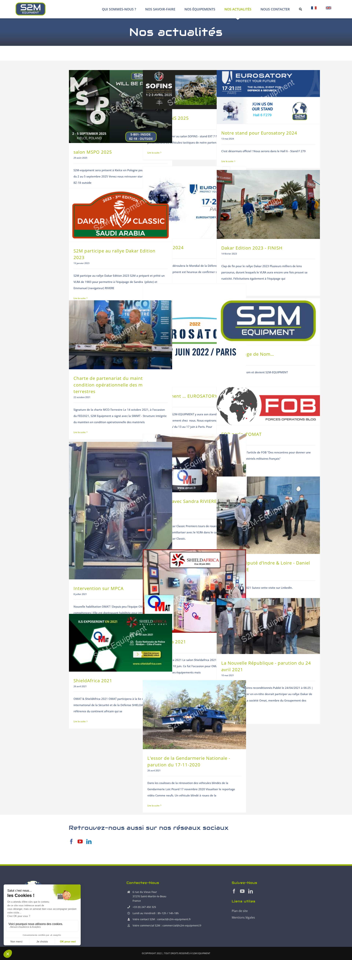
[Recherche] (300, 9)
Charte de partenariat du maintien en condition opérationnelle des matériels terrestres (116, 384)
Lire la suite (153, 152)
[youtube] (80, 841)
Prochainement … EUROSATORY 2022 (188, 396)
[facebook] (71, 841)
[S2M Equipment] (30, 4)
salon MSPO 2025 (93, 152)
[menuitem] (314, 9)
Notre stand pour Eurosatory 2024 (259, 133)
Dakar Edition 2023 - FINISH (252, 248)
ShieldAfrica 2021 (93, 680)
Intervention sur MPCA (99, 588)
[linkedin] (88, 841)
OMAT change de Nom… (247, 354)
